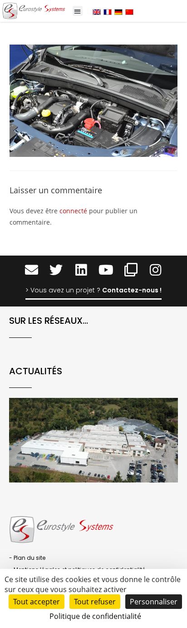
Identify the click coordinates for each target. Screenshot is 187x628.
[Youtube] (106, 270)
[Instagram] (156, 270)
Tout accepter (36, 602)
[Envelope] (31, 270)
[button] (78, 11)
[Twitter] (56, 270)
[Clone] (131, 270)
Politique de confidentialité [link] (95, 616)
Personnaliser (153, 602)
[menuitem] (96, 11)
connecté (73, 210)
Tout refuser (95, 602)
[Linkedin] (81, 270)
